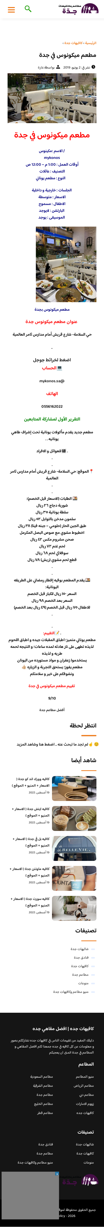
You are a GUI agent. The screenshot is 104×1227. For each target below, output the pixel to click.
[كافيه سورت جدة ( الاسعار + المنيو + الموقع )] (74, 908)
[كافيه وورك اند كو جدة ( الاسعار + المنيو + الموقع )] (74, 788)
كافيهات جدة (80, 966)
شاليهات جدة (80, 949)
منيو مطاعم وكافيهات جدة (71, 992)
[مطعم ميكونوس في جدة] (52, 98)
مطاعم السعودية (41, 1077)
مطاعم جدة (80, 975)
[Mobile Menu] (11, 9)
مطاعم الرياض (84, 1086)
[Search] (27, 9)
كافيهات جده (85, 1113)
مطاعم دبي (86, 1095)
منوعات (83, 983)
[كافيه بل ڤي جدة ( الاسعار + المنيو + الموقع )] (74, 848)
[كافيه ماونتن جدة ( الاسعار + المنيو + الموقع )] (74, 878)
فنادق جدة (81, 958)
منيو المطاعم (85, 1077)
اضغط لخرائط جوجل (52, 360)
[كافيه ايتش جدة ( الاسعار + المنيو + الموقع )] (74, 818)
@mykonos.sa (52, 381)
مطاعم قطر (45, 1113)
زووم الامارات (85, 1104)
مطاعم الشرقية (43, 1086)
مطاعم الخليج (43, 1104)
